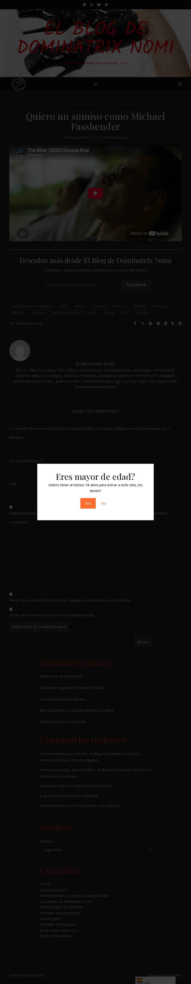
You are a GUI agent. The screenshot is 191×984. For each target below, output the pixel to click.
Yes (88, 503)
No (103, 503)
